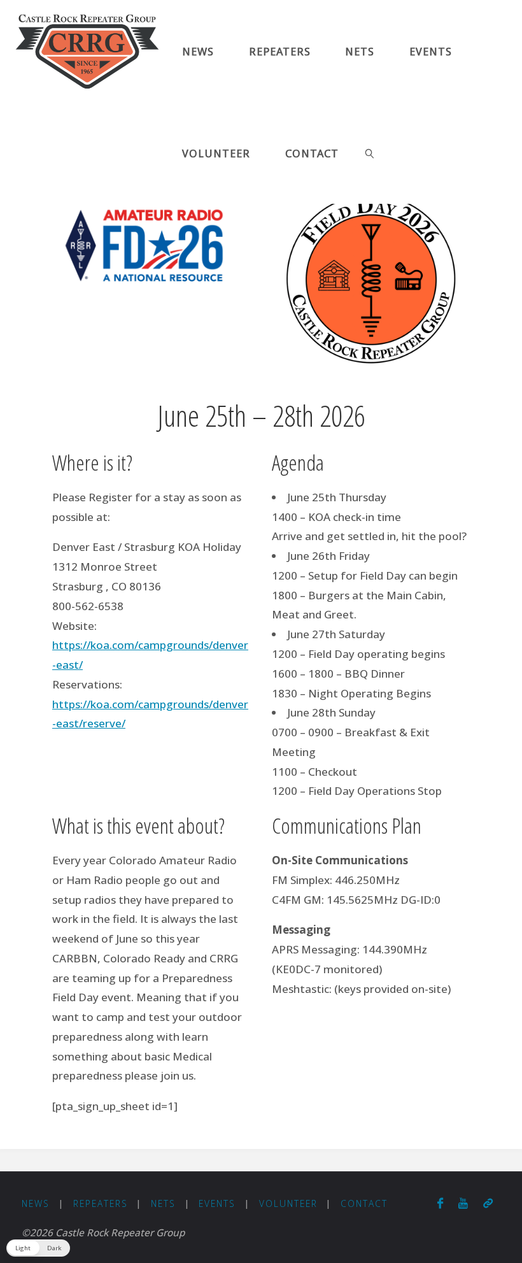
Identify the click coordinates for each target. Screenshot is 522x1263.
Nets (163, 1203)
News (36, 1203)
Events (217, 1203)
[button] (38, 1248)
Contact (364, 1203)
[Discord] (488, 1203)
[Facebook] (440, 1203)
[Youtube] (463, 1203)
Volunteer (288, 1203)
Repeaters (100, 1203)
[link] (370, 153)
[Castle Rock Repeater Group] (87, 50)
